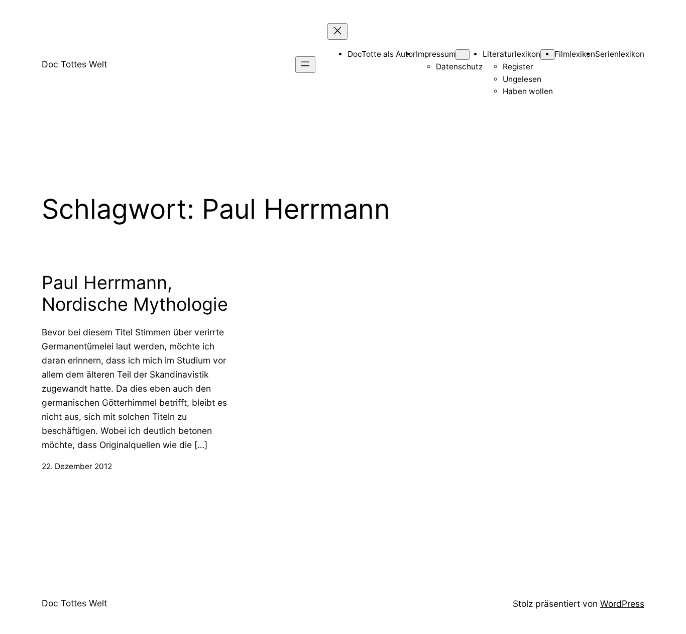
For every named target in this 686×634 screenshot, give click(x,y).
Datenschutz (459, 66)
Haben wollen (528, 91)
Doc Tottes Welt (74, 64)
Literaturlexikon (511, 54)
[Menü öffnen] (305, 64)
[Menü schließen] (337, 31)
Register (518, 66)
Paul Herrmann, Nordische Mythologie (135, 293)
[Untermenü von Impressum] (462, 54)
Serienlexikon (619, 54)
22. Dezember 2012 (77, 466)
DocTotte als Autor (382, 54)
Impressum (435, 54)
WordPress (622, 603)
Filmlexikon (574, 54)
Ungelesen (522, 79)
